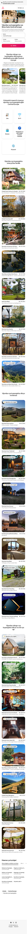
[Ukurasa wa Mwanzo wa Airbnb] (3, 7)
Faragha (11, 926)
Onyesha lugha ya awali (8, 3)
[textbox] (7, 41)
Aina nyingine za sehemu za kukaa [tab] (10, 863)
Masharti (16, 926)
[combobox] (13, 36)
